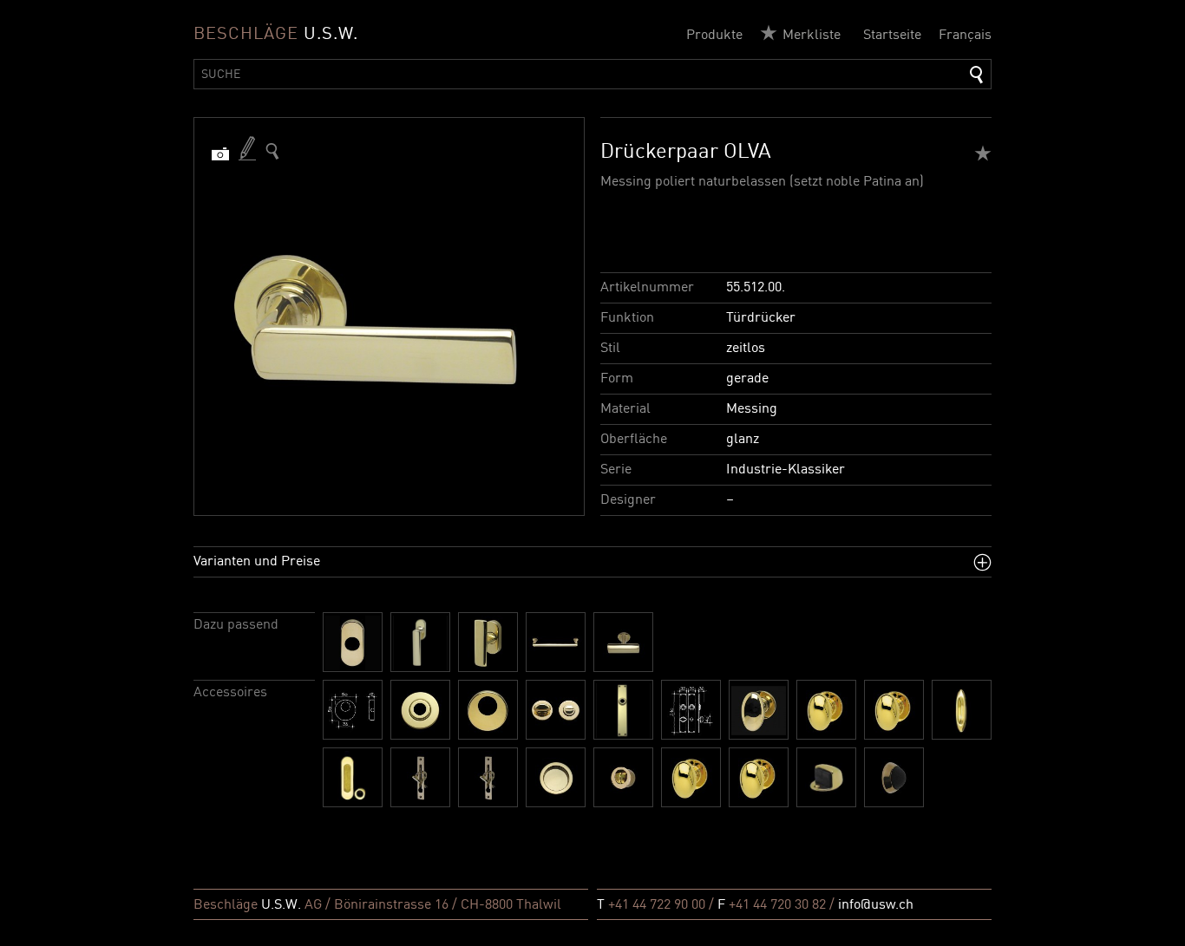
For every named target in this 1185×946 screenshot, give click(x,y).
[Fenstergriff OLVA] (420, 642)
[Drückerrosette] (420, 710)
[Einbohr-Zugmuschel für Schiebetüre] (623, 777)
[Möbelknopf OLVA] (623, 642)
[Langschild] (623, 710)
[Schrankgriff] (691, 777)
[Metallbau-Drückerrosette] (353, 642)
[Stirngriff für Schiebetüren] (420, 777)
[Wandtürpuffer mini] (894, 777)
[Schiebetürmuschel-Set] (353, 777)
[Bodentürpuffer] (826, 777)
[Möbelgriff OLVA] (556, 642)
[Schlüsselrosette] (488, 710)
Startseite (892, 35)
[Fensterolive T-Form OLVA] (488, 642)
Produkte (714, 35)
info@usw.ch (875, 905)
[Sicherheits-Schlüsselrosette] (353, 710)
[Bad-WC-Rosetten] (556, 710)
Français (965, 35)
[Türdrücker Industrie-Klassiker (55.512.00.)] (272, 151)
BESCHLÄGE (275, 34)
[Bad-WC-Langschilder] (691, 710)
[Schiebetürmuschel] (962, 710)
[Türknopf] (759, 710)
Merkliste (811, 35)
